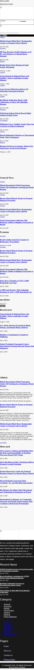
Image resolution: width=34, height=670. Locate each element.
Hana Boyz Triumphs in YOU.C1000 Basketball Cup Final (14, 282)
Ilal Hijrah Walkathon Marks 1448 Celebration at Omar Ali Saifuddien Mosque (14, 102)
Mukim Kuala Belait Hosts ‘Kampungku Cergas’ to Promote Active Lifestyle (16, 42)
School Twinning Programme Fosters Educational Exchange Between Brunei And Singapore (17, 346)
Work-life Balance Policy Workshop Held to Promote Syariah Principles (17, 463)
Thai (9, 618)
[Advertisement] (17, 164)
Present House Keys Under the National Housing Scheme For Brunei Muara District (17, 472)
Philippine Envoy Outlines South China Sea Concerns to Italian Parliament (17, 125)
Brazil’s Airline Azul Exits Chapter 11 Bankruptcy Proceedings (14, 241)
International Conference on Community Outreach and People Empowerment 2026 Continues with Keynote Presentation (16, 501)
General (7, 604)
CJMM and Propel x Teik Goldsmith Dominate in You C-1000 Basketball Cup (16, 291)
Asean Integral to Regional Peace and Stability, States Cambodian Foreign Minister (14, 78)
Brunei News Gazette (6, 4)
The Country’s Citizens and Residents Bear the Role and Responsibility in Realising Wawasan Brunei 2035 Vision (16, 453)
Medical (7, 615)
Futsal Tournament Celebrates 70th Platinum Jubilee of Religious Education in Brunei (16, 222)
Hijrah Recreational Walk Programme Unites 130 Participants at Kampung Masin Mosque (17, 187)
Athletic (7, 608)
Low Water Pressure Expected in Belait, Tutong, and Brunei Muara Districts (15, 326)
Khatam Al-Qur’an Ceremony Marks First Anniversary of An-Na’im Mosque (16, 147)
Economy (8, 606)
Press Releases (10, 617)
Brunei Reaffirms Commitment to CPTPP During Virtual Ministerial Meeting (14, 577)
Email (2, 304)
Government (9, 611)
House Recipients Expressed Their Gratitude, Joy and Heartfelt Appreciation (16, 482)
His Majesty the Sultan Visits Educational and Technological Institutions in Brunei (16, 491)
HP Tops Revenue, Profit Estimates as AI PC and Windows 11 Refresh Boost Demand (15, 54)
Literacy (7, 613)
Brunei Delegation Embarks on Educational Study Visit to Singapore (17, 136)
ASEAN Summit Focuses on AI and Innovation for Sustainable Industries (16, 570)
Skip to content (4, 1)
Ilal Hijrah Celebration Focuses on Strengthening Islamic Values (12, 584)
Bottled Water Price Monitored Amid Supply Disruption (14, 66)
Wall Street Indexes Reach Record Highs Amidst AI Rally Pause (15, 114)
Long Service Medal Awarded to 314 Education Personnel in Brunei (14, 90)
